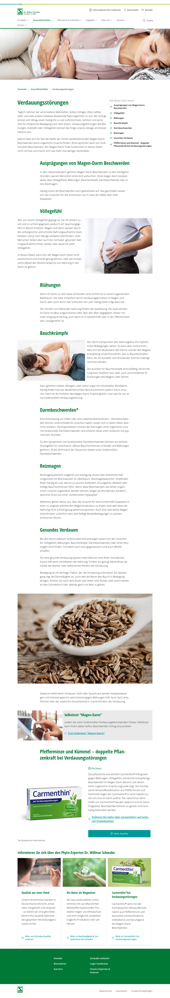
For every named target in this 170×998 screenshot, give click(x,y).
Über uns (105, 20)
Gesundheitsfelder (42, 20)
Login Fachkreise (99, 963)
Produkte (22, 20)
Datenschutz (105, 990)
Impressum (121, 990)
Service (21, 25)
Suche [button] (150, 20)
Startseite (22, 89)
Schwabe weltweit (99, 958)
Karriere (120, 20)
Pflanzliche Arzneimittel (68, 20)
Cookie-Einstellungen (141, 990)
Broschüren (60, 963)
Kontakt (58, 958)
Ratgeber (90, 20)
